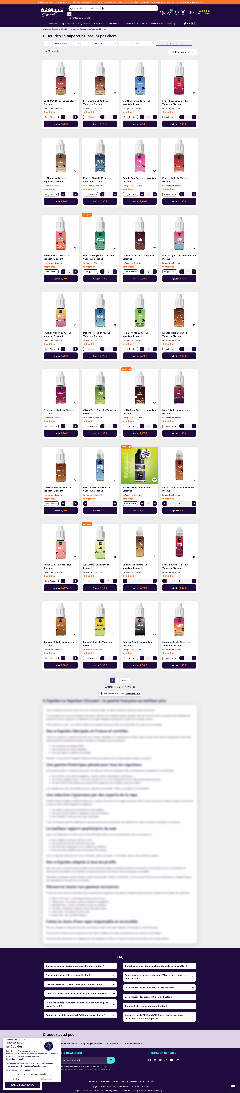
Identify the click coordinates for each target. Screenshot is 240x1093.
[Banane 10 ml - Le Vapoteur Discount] (100, 619)
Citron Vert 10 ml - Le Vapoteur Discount (99, 412)
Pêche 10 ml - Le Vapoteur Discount (57, 566)
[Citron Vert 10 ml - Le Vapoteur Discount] (100, 387)
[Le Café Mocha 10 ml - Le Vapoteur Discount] (179, 310)
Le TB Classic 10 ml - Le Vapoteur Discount (56, 180)
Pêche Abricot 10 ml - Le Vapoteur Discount (56, 257)
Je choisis (17, 1079)
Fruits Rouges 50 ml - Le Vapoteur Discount (175, 566)
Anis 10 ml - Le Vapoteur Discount (96, 566)
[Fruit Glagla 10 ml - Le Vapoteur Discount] (179, 233)
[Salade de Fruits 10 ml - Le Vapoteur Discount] (179, 619)
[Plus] (75, 117)
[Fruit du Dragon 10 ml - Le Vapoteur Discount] (60, 310)
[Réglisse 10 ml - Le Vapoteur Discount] (139, 619)
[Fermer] (69, 14)
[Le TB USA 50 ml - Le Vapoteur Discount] (179, 465)
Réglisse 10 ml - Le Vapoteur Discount (138, 643)
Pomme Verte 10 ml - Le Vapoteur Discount (135, 334)
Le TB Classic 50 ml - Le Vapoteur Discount (135, 566)
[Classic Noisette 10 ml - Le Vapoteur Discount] (60, 465)
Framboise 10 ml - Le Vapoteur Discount (60, 412)
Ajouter (60, 123)
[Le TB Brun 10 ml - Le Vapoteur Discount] (139, 233)
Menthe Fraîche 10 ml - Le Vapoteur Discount (136, 102)
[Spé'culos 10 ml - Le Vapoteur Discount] (60, 619)
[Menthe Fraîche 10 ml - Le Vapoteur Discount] (139, 78)
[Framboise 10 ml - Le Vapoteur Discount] (60, 387)
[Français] (192, 12)
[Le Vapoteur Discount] (54, 13)
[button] (169, 12)
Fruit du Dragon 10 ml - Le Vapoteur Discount (57, 334)
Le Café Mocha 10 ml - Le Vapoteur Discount (175, 334)
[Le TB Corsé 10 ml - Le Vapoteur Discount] (139, 387)
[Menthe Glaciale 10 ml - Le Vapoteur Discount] (100, 156)
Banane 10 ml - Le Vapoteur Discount (97, 643)
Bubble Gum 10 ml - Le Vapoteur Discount (140, 180)
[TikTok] (185, 23)
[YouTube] (171, 1060)
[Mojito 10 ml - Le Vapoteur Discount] (139, 465)
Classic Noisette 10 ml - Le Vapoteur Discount (58, 489)
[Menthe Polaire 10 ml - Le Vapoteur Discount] (100, 310)
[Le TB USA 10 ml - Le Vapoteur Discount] (60, 78)
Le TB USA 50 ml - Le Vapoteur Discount (178, 489)
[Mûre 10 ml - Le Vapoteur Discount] (179, 387)
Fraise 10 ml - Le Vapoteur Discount (176, 180)
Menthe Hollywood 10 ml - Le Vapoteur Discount (98, 257)
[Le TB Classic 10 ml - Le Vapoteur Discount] (60, 156)
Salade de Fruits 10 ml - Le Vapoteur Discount (176, 643)
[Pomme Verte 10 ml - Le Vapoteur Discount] (139, 310)
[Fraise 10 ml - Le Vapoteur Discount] (179, 156)
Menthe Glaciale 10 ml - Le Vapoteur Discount (97, 180)
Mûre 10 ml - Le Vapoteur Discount (175, 412)
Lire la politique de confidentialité (18, 1070)
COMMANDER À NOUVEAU (22, 1085)
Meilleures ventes (180, 51)
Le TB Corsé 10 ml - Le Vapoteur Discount (140, 412)
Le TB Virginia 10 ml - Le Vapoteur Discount (95, 102)
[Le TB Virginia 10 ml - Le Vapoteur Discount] (100, 78)
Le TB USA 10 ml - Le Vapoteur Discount (60, 102)
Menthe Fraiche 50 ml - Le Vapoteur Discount (96, 489)
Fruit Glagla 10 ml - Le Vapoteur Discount (179, 257)
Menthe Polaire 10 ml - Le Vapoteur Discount (96, 334)
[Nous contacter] (177, 1060)
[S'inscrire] (111, 1060)
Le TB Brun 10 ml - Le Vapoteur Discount (139, 257)
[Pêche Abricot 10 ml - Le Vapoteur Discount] (60, 233)
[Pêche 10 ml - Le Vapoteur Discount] (60, 542)
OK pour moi (46, 1079)
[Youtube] (188, 23)
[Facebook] (192, 23)
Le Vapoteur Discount (53, 108)
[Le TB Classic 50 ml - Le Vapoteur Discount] (139, 542)
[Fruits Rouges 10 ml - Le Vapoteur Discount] (179, 78)
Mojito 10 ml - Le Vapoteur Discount (137, 489)
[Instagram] (195, 23)
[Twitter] (198, 23)
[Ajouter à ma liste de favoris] (75, 93)
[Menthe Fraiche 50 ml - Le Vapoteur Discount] (100, 465)
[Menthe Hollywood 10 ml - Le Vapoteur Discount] (100, 233)
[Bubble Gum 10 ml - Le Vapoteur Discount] (139, 156)
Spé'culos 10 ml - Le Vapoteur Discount (59, 643)
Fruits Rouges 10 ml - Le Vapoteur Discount (175, 102)
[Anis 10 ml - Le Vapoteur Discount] (100, 542)
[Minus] (63, 117)
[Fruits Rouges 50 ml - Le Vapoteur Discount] (179, 542)
